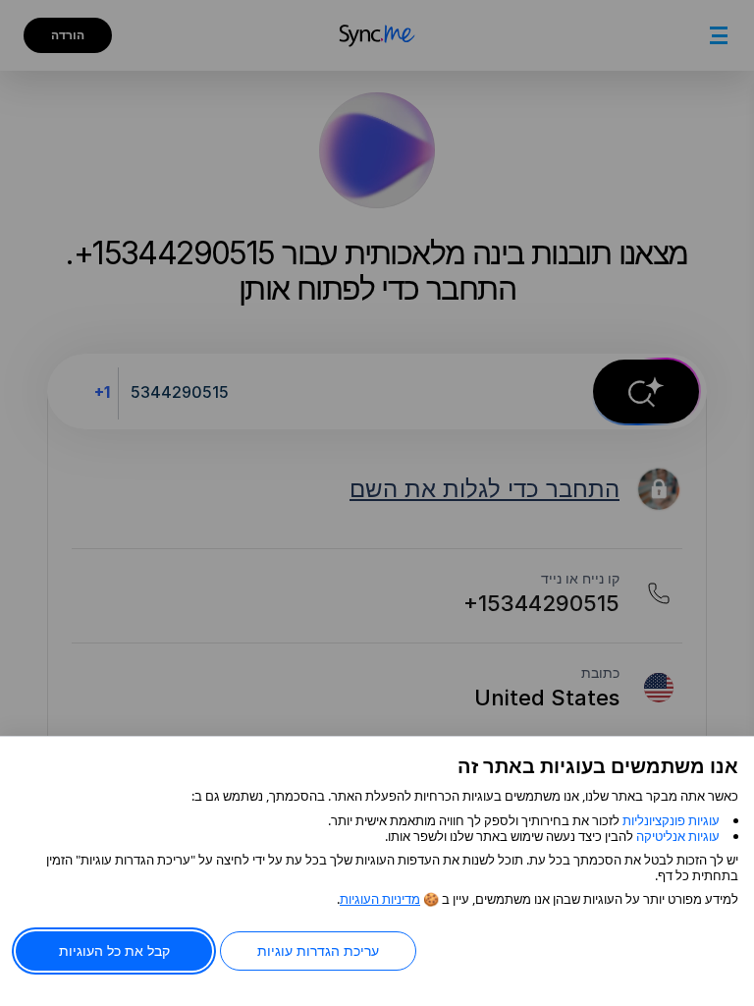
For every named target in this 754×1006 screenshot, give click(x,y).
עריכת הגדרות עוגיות (318, 950)
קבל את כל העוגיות (114, 950)
